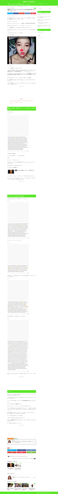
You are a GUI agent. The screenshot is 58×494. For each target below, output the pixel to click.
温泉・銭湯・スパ (19, 3)
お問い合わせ (28, 4)
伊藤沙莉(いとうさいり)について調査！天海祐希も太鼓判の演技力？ (44, 20)
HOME (8, 3)
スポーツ (35, 3)
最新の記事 (16, 438)
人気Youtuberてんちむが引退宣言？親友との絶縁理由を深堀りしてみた (44, 26)
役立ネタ (17, 4)
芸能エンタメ (24, 4)
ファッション (44, 3)
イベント (26, 3)
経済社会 (20, 4)
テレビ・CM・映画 (39, 3)
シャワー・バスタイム (13, 3)
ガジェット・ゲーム (30, 3)
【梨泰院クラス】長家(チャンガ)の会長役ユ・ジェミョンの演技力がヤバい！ (44, 23)
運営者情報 (39, 35)
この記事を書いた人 (10, 438)
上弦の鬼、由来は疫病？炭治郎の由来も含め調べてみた (44, 14)
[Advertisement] (21, 92)
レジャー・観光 (10, 4)
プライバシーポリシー (40, 37)
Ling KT (9, 237)
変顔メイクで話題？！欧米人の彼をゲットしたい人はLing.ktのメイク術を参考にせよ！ (22, 100)
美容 (22, 3)
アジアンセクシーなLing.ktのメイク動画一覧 (16, 102)
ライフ (48, 3)
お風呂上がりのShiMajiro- (29, 1)
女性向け (14, 4)
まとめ (11, 103)
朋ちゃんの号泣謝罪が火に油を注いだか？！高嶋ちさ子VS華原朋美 (44, 17)
